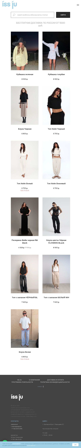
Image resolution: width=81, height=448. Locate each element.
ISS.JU (19, 380)
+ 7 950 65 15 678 (16, 429)
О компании (34, 380)
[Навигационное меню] (78, 5)
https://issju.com (31, 416)
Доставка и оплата (55, 380)
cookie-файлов (31, 445)
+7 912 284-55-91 (16, 439)
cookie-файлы (16, 443)
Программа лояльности (22, 382)
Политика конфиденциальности (55, 382)
